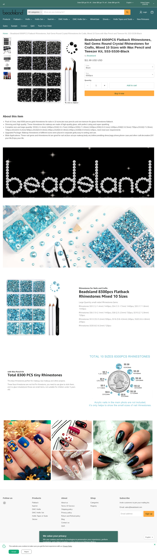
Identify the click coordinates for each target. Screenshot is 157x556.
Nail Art (51, 19)
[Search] (127, 12)
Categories (94, 503)
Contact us (65, 523)
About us (64, 503)
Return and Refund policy (70, 516)
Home (5, 34)
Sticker (34, 519)
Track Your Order (45, 26)
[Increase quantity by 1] (105, 85)
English (129, 2)
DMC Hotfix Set (79, 19)
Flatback (17, 19)
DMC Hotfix (63, 19)
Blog (63, 519)
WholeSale (94, 19)
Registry (93, 506)
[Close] (155, 544)
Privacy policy (66, 513)
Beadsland (91, 56)
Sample (14, 26)
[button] (7, 41)
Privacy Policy (67, 546)
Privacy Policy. (90, 542)
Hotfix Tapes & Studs (40, 516)
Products (6, 19)
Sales (5, 26)
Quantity (88, 80)
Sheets (106, 19)
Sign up (148, 514)
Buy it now (119, 93)
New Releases (143, 19)
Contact (24, 26)
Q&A (32, 26)
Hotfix (28, 19)
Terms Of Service (67, 506)
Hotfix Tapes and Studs (123, 19)
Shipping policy (67, 509)
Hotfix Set (39, 19)
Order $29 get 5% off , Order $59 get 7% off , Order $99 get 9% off (61, 3)
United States (145, 3)
